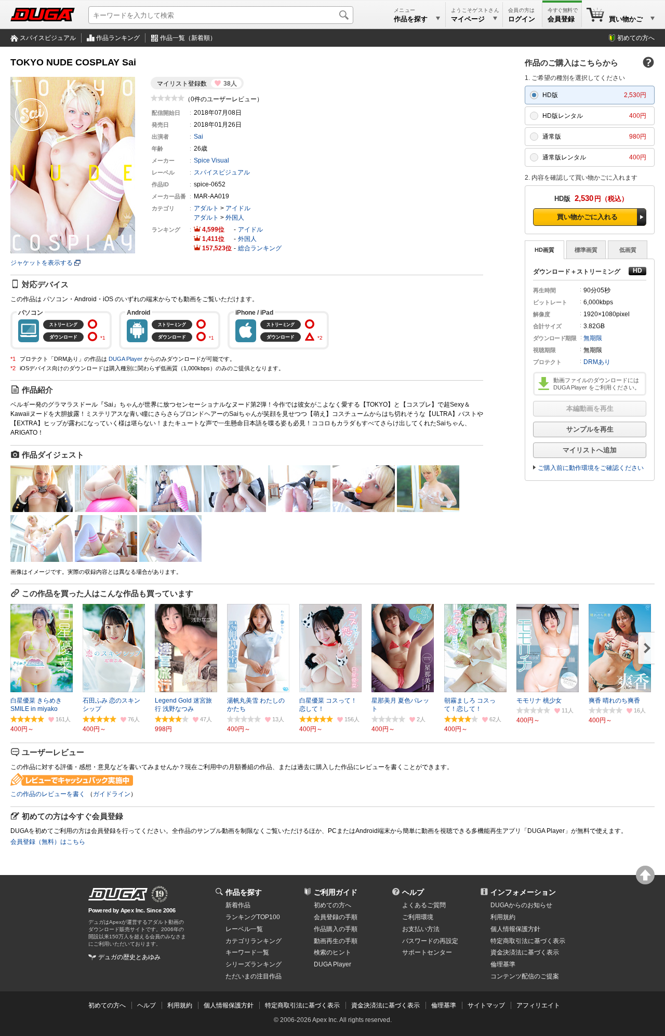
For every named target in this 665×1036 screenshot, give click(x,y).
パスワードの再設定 (430, 941)
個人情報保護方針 (515, 929)
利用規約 (502, 917)
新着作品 (237, 905)
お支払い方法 (421, 929)
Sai (198, 136)
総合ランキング (260, 248)
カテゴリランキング (253, 941)
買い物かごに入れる (587, 217)
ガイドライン (111, 794)
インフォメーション (523, 892)
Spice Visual (211, 160)
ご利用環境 (417, 917)
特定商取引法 (527, 941)
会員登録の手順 (335, 917)
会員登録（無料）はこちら (47, 841)
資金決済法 (524, 952)
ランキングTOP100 (252, 917)
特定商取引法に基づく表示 (302, 1005)
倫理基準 (502, 964)
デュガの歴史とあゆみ (129, 957)
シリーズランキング (253, 964)
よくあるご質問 (424, 905)
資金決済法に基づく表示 (385, 1005)
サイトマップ (486, 1005)
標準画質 (586, 250)
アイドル (237, 208)
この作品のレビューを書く (47, 794)
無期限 (592, 338)
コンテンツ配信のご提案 (524, 976)
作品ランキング (118, 38)
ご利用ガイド (335, 892)
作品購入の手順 (335, 929)
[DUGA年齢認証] (118, 894)
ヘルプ (413, 892)
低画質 (627, 250)
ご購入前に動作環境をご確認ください (591, 468)
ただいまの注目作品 (253, 976)
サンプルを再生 (590, 429)
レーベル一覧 (244, 929)
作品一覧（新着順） (188, 38)
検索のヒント (332, 952)
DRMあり (596, 362)
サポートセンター (427, 952)
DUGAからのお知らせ (521, 905)
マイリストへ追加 (590, 450)
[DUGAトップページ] (42, 14)
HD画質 (544, 250)
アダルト (206, 208)
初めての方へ (636, 38)
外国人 (234, 217)
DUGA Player (125, 359)
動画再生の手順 (335, 941)
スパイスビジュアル (48, 38)
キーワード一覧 (247, 952)
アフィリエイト (538, 1005)
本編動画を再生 (590, 408)
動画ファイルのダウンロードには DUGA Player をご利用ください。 (596, 384)
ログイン (521, 19)
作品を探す (243, 892)
